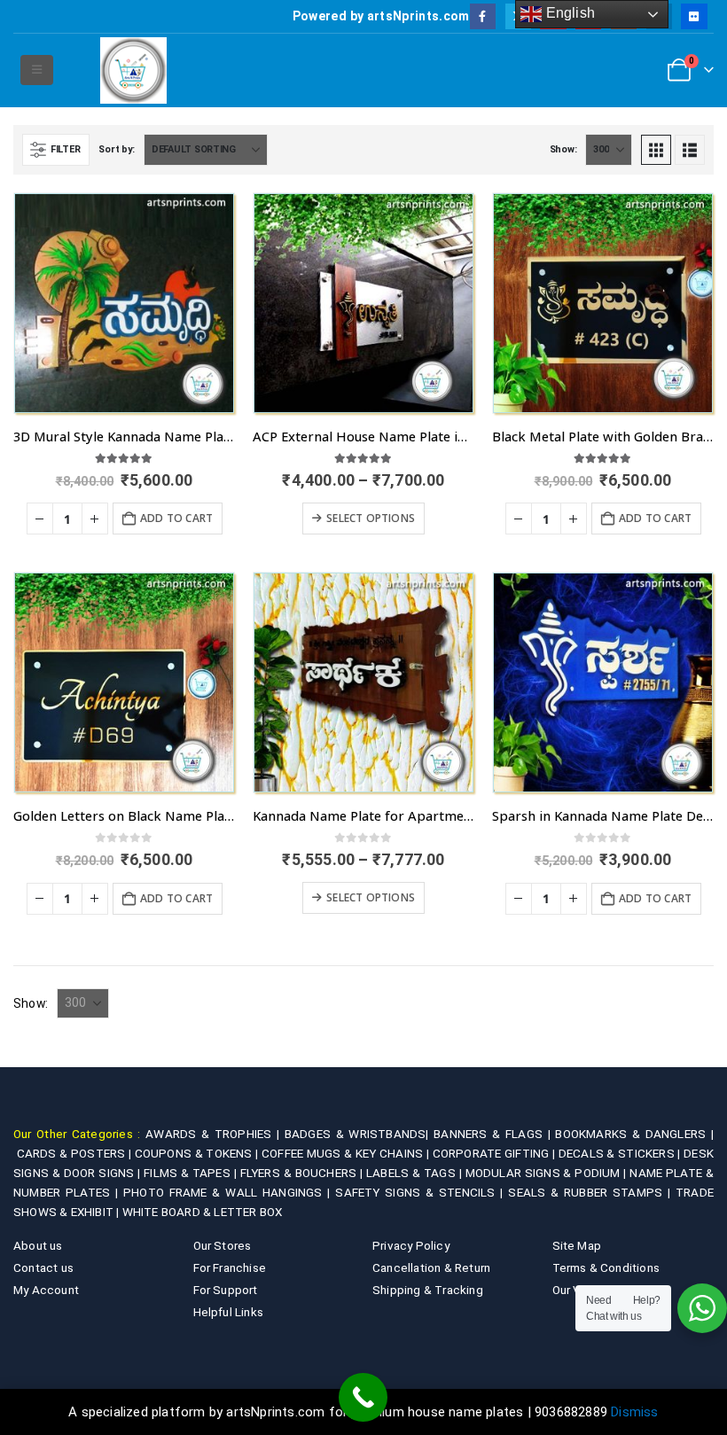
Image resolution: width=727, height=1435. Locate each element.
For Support (225, 1290)
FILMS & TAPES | (192, 1173)
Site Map (577, 1245)
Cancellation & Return (431, 1267)
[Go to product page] (124, 303)
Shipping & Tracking (427, 1290)
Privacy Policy (410, 1245)
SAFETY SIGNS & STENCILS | (421, 1192)
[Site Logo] (133, 70)
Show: (563, 149)
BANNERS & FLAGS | (494, 1134)
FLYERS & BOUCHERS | (303, 1173)
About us (38, 1245)
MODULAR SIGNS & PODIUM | (547, 1173)
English (568, 12)
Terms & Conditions (606, 1267)
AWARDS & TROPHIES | (212, 1134)
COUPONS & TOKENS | (198, 1153)
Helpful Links (228, 1312)
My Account (46, 1290)
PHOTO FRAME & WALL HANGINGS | (229, 1192)
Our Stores (222, 1245)
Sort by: (116, 149)
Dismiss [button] (634, 1412)
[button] (36, 70)
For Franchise (230, 1267)
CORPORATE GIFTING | (496, 1153)
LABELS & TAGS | (415, 1173)
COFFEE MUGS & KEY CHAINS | (347, 1153)
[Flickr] (694, 16)
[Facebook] (483, 16)
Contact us (43, 1267)
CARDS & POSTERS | (76, 1153)
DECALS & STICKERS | (621, 1153)
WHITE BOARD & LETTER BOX (202, 1212)
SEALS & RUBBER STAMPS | (592, 1192)
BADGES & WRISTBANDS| (359, 1134)
